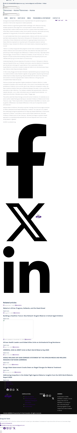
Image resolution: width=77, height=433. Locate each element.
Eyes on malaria (29, 396)
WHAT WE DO (21, 18)
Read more (6, 311)
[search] (10, 7)
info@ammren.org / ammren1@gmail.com (13, 425)
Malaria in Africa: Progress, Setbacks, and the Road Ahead (24, 308)
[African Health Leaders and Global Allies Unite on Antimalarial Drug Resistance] (18, 329)
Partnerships (28, 406)
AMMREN (19, 305)
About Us (8, 382)
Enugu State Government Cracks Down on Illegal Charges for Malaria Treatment (32, 367)
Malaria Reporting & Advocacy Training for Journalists (31, 400)
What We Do (9, 384)
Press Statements (30, 404)
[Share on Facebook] (26, 198)
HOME (6, 18)
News (7, 386)
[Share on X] (26, 245)
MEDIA (29, 18)
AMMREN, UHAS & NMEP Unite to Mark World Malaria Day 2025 (26, 350)
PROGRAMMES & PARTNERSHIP (41, 18)
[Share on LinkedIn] (26, 299)
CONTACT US (56, 18)
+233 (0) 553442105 (6, 423)
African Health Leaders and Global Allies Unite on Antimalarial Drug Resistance (31, 342)
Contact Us (9, 388)
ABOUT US (12, 18)
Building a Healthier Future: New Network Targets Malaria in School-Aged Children (33, 316)
